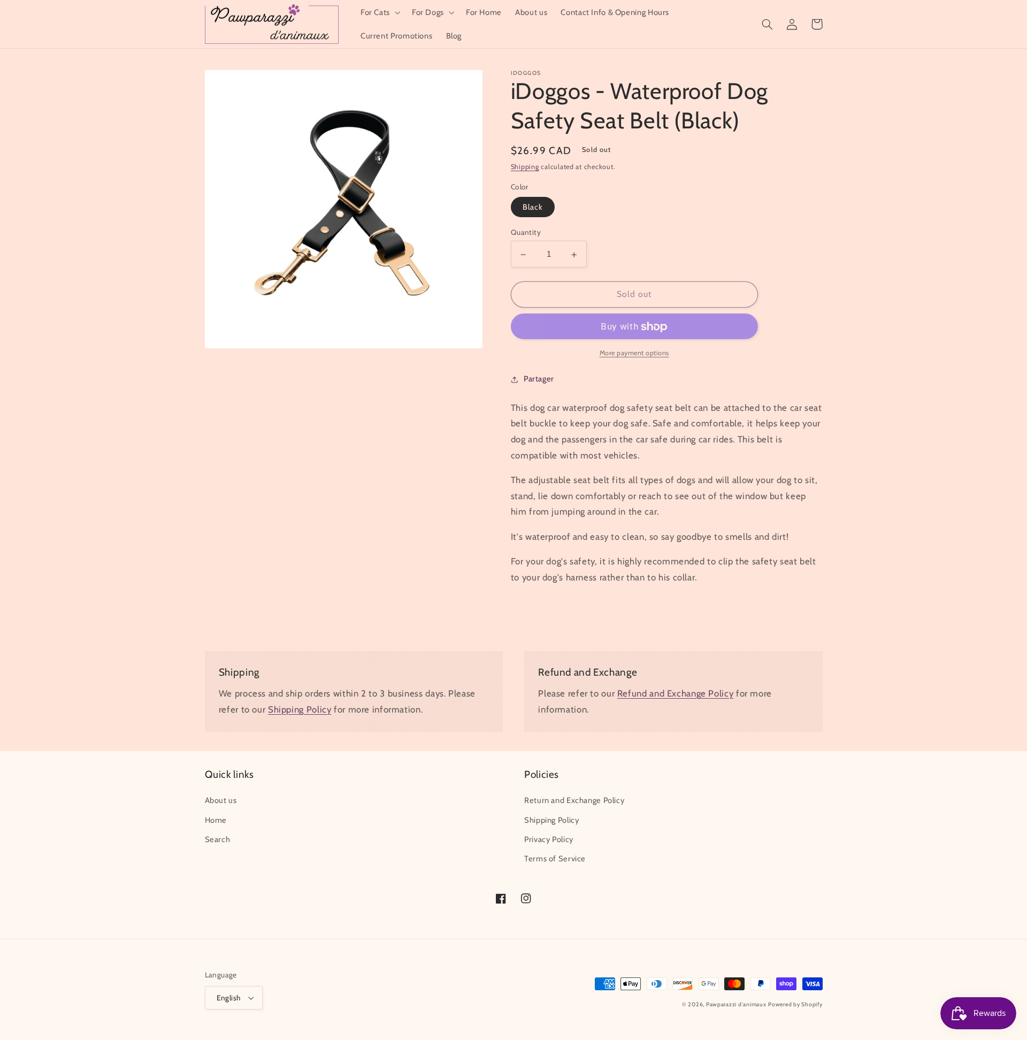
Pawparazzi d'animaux (736, 1004)
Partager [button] (539, 379)
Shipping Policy (299, 709)
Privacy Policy (548, 839)
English (229, 997)
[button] (379, 12)
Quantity (526, 232)
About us (221, 800)
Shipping (525, 167)
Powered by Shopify (795, 1004)
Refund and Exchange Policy (675, 693)
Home (216, 820)
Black (533, 207)
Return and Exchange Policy (574, 800)
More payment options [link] (635, 353)
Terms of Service (555, 858)
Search (218, 839)
